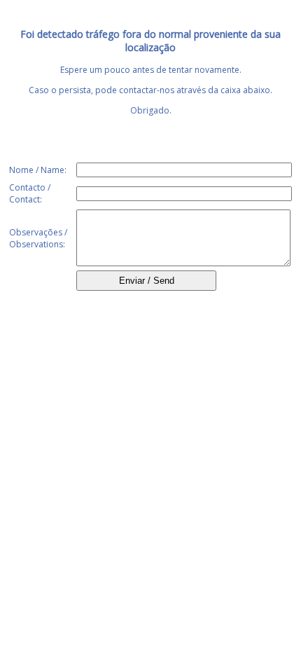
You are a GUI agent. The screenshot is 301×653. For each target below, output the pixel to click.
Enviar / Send (146, 280)
